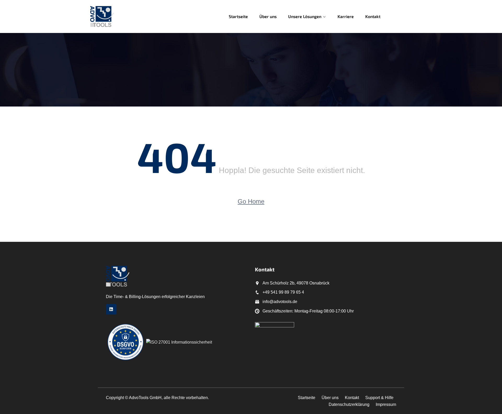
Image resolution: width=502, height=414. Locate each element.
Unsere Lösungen (304, 16)
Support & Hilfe (379, 397)
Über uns (268, 16)
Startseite (238, 16)
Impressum (386, 404)
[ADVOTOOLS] (123, 16)
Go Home (251, 201)
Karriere (346, 16)
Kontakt (372, 16)
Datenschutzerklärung (349, 404)
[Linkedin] (111, 309)
